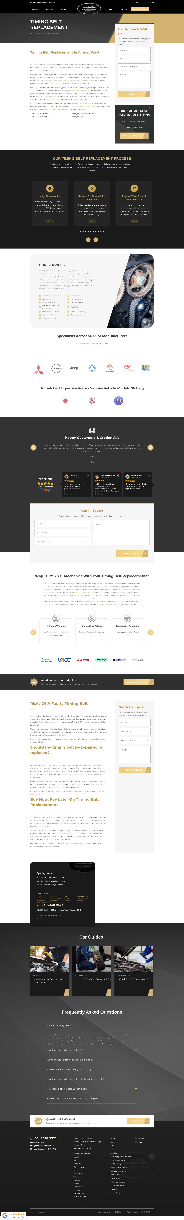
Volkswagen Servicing (118, 1171)
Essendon (67, 896)
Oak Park (67, 898)
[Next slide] (95, 239)
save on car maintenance (61, 80)
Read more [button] (68, 494)
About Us (49, 9)
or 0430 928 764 (37, 1142)
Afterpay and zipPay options (85, 343)
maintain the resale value (71, 774)
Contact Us (122, 9)
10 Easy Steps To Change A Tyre (97, 979)
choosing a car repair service (80, 90)
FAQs (112, 1146)
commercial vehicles (132, 589)
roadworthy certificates (82, 592)
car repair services (63, 833)
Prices (63, 9)
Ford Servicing (116, 1164)
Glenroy (39, 898)
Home (32, 33)
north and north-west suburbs (86, 106)
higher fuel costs (60, 735)
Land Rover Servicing (118, 1175)
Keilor (39, 896)
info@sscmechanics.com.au (44, 3)
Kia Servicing (115, 1178)
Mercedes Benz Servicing (119, 1167)
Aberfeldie (80, 901)
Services (34, 9)
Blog (111, 9)
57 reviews (49, 486)
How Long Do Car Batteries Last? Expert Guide (48, 980)
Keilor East (67, 901)
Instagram (141, 1142)
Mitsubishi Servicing (118, 1182)
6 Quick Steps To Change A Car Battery (136, 979)
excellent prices (85, 103)
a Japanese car (50, 586)
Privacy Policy (115, 1193)
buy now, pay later (79, 843)
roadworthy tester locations (91, 601)
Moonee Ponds (82, 896)
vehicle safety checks (52, 99)
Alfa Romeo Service (117, 1186)
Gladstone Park (55, 898)
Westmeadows (82, 898)
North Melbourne (42, 903)
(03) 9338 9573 (148, 3)
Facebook (141, 1138)
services (38, 33)
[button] (152, 484)
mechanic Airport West (96, 167)
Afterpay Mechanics (118, 1160)
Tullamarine (41, 901)
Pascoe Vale (54, 901)
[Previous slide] (88, 239)
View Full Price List (131, 136)
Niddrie (52, 896)
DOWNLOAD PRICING (136, 682)
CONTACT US (136, 1121)
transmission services (108, 604)
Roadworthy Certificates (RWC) (121, 1157)
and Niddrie (47, 109)
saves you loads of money (79, 80)
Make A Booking (140, 9)
